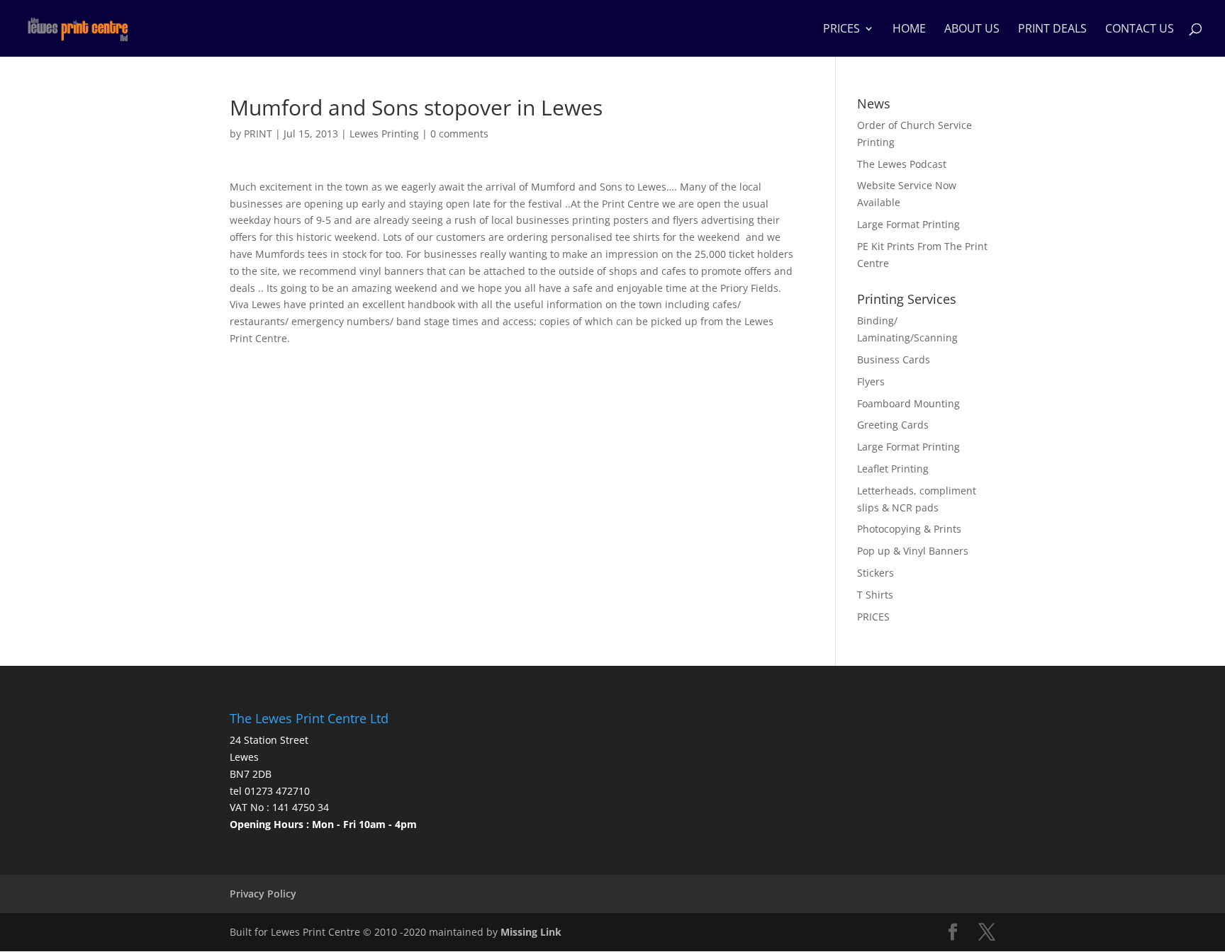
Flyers (871, 381)
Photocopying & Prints (909, 529)
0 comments (459, 133)
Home (909, 29)
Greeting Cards (893, 424)
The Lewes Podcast (901, 164)
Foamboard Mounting (908, 403)
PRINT (258, 133)
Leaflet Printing (893, 468)
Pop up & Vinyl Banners (912, 550)
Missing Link (530, 932)
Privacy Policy (263, 893)
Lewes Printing (384, 133)
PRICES (841, 29)
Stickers (875, 572)
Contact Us (1139, 29)
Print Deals (1052, 29)
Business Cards (893, 359)
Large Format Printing (908, 224)
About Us (972, 29)
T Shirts (875, 594)
